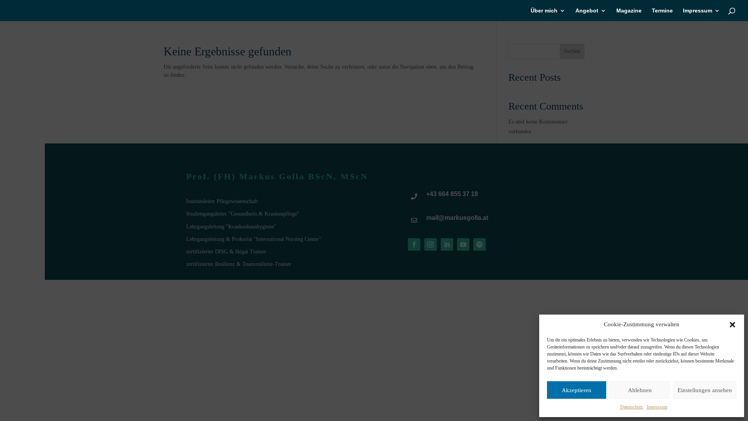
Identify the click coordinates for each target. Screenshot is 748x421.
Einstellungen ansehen (704, 390)
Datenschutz (631, 407)
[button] (732, 325)
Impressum (657, 407)
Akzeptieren (576, 390)
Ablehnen (640, 390)
